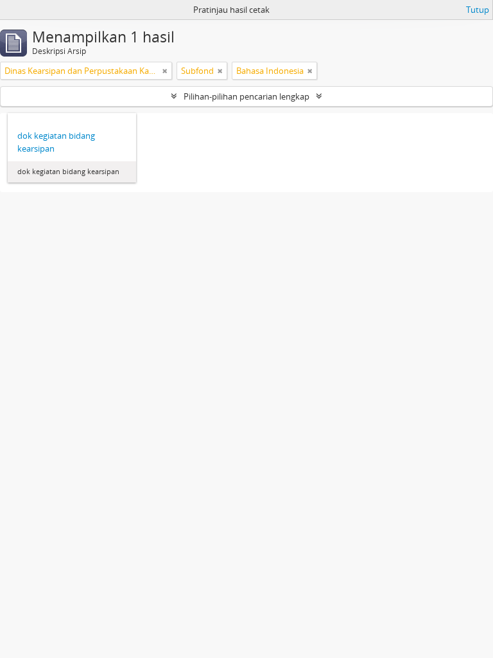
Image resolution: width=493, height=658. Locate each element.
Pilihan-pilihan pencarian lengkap (246, 96)
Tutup (477, 9)
